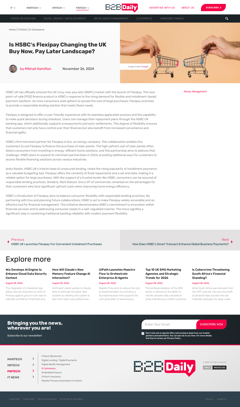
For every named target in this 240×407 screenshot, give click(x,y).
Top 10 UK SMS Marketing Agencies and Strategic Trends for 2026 (163, 274)
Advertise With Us (162, 7)
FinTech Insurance (51, 376)
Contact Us (221, 399)
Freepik (144, 66)
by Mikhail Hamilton (35, 69)
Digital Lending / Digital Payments (65, 18)
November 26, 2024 (78, 69)
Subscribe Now (211, 324)
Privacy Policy (29, 399)
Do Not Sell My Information (71, 399)
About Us (210, 399)
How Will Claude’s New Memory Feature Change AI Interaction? (71, 274)
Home (12, 29)
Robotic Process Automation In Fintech (62, 380)
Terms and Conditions (47, 399)
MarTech (32, 7)
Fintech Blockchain (23, 18)
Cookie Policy (14, 399)
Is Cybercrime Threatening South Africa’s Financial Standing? (211, 274)
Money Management (195, 91)
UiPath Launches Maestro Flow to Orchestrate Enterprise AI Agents (117, 274)
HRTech (57, 7)
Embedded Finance (172, 18)
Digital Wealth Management (111, 18)
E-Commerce (144, 18)
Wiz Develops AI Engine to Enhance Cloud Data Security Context (26, 274)
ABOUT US (187, 7)
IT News (13, 377)
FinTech (81, 7)
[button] (227, 18)
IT (11, 7)
